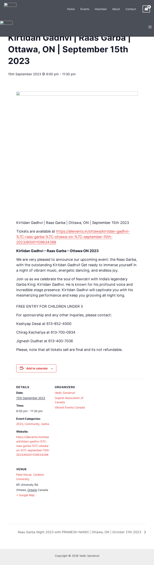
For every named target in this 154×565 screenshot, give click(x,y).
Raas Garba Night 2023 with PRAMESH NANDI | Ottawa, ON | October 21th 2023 (80, 532)
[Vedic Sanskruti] (10, 8)
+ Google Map (25, 495)
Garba (45, 424)
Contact (131, 9)
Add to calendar (37, 368)
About (116, 9)
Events (84, 9)
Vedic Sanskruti (65, 392)
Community (32, 424)
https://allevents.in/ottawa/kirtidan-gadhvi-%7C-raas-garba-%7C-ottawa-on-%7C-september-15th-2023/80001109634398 (73, 236)
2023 (19, 424)
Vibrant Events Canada (70, 407)
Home (71, 9)
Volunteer (101, 9)
